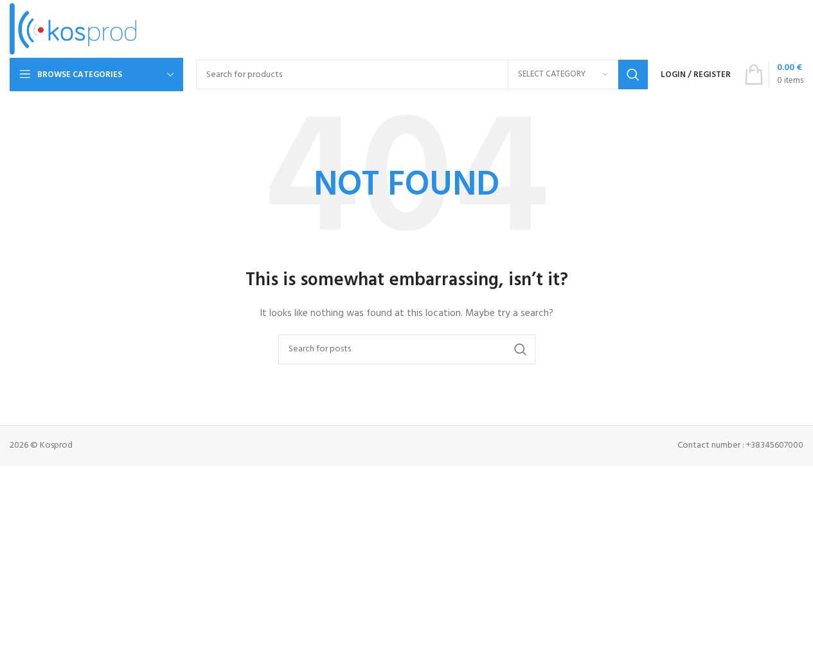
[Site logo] (73, 29)
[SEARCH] (633, 74)
